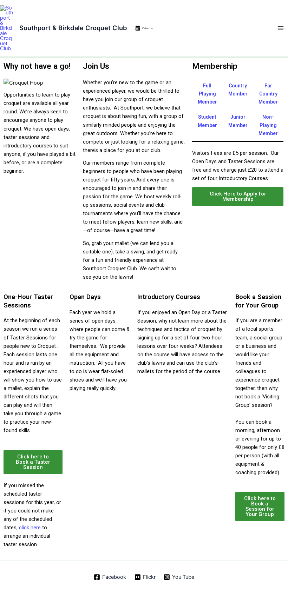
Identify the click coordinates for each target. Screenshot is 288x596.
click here (30, 527)
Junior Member (238, 121)
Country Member (238, 90)
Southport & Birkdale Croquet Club (73, 28)
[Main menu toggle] (280, 28)
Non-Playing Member (268, 125)
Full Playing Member (207, 94)
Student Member (207, 121)
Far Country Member (268, 94)
